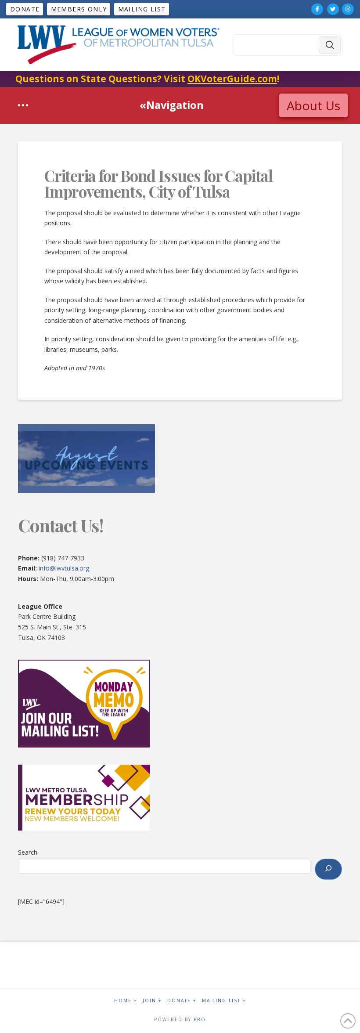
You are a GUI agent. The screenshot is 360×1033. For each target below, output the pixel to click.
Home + (125, 1001)
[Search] (328, 869)
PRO (200, 1019)
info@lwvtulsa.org (64, 568)
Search (27, 852)
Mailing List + (224, 1001)
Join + (152, 1001)
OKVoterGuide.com (232, 78)
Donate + (181, 1001)
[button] (23, 105)
